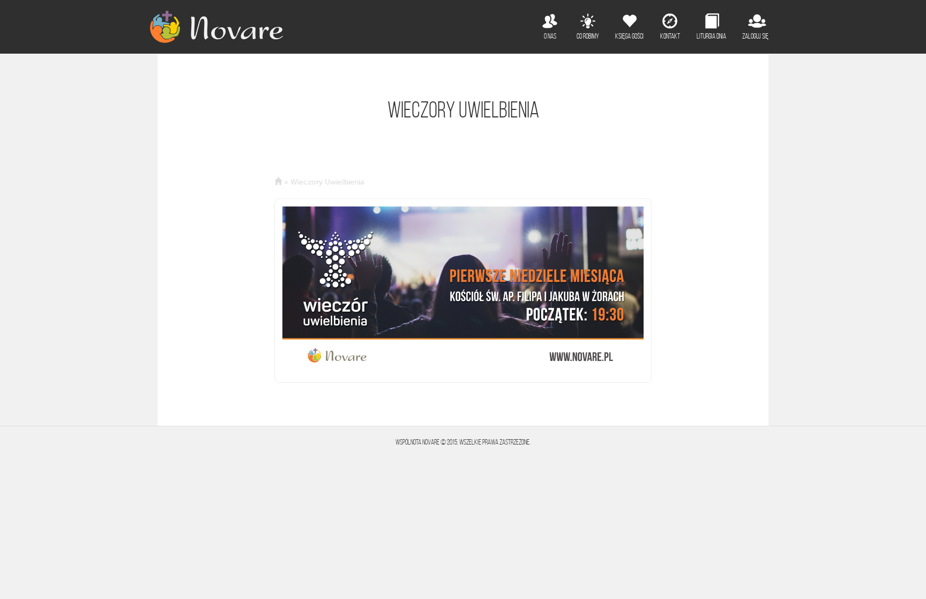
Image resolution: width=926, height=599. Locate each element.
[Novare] (216, 27)
